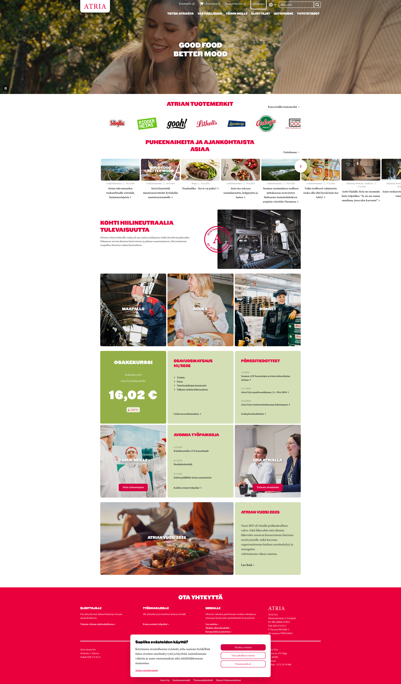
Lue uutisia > (212, 624)
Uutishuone (290, 152)
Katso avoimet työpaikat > (156, 624)
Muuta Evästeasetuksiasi (228, 680)
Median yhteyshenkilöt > (218, 628)
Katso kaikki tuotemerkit (282, 107)
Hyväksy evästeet (243, 647)
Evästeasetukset (243, 664)
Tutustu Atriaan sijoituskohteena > (98, 624)
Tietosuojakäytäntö (203, 680)
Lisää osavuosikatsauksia (186, 414)
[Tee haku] (317, 5)
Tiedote (181, 377)
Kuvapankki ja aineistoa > (219, 631)
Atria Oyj (164, 680)
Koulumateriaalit (181, 680)
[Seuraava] (300, 166)
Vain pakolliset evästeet (243, 655)
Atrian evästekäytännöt (146, 670)
